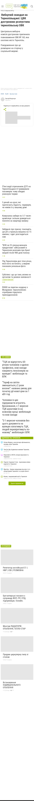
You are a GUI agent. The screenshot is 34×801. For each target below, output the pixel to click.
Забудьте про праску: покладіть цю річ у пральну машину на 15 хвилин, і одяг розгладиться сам (16, 233)
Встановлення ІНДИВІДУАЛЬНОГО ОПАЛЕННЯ (12, 685)
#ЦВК (7, 94)
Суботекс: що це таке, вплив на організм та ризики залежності (16, 275)
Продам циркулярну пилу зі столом (15, 655)
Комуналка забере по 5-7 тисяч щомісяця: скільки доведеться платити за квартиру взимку (16, 218)
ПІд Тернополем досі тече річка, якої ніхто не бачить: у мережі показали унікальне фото (17, 263)
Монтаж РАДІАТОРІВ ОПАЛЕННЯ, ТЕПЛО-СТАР (14, 627)
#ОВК (2, 94)
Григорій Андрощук (10, 98)
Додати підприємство (17, 483)
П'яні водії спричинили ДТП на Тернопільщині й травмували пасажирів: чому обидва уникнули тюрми (16, 190)
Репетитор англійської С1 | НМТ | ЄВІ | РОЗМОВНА (15, 569)
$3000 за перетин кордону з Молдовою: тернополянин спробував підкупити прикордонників (15, 291)
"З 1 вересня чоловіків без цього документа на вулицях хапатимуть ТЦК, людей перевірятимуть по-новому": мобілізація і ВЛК (16, 426)
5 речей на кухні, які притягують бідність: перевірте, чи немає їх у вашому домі (16, 205)
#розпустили (13, 94)
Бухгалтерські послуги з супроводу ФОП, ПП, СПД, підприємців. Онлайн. (14, 598)
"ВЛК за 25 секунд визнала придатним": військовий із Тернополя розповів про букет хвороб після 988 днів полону (16, 249)
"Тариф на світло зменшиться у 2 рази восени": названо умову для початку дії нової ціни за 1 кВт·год (16, 388)
